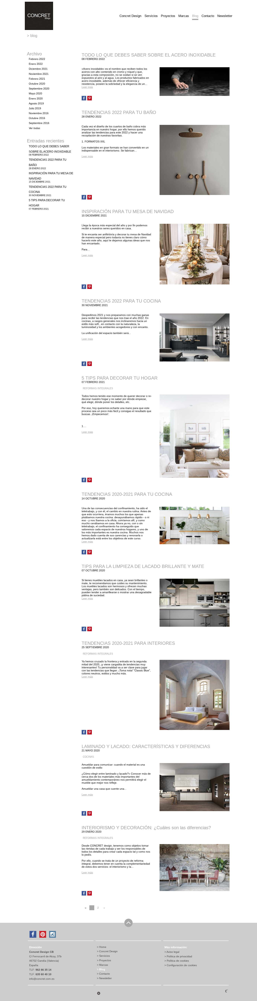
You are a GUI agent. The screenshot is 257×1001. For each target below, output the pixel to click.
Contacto (207, 16)
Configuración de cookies (182, 965)
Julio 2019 (35, 108)
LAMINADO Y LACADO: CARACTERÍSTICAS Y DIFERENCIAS (146, 746)
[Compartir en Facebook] (84, 98)
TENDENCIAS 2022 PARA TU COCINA (121, 300)
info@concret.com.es (41, 978)
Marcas (183, 16)
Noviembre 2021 (39, 73)
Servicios (151, 16)
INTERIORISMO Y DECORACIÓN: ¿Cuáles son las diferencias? (146, 827)
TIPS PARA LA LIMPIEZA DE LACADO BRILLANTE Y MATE (143, 566)
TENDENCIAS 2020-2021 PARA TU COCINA (127, 494)
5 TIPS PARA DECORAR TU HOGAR (119, 378)
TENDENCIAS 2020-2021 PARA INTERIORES (128, 643)
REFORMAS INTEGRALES (98, 388)
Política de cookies (178, 960)
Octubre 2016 (37, 118)
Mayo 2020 (35, 93)
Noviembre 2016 (39, 113)
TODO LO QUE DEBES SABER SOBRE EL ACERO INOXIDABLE (50, 150)
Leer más (87, 87)
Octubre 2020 (37, 83)
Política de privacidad (179, 956)
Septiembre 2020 (39, 88)
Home (102, 946)
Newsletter (224, 16)
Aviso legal (173, 951)
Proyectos (168, 16)
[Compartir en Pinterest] (89, 98)
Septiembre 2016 (39, 123)
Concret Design (130, 16)
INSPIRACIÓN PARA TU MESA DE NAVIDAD (128, 211)
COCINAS (88, 757)
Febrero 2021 (37, 78)
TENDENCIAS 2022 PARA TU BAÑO (119, 112)
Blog (195, 16)
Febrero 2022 (37, 58)
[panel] (98, 993)
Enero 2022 (36, 63)
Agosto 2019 (36, 103)
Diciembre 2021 (38, 68)
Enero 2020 (36, 98)
